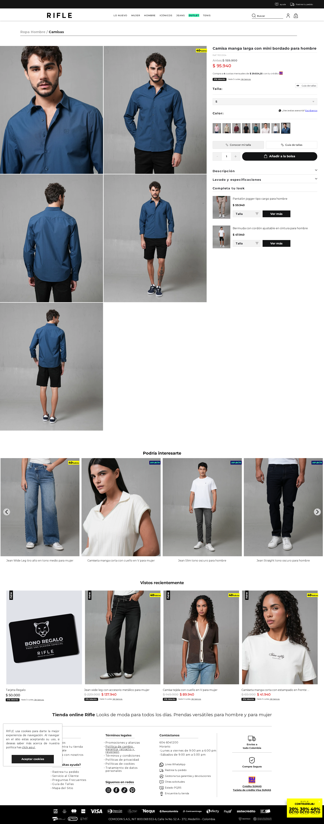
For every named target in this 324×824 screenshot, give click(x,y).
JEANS (180, 15)
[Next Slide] (317, 511)
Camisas (56, 32)
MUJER (135, 15)
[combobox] (267, 15)
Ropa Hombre (32, 32)
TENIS (207, 15)
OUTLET (194, 15)
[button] (280, 4)
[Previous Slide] (6, 511)
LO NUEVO (120, 15)
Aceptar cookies (32, 759)
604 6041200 (168, 742)
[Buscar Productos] (254, 15)
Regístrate (59, 750)
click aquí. (28, 747)
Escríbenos (311, 110)
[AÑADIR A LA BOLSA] (279, 156)
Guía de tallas (293, 144)
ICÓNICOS (166, 15)
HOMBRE (150, 15)
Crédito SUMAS (252, 786)
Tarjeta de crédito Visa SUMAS (252, 790)
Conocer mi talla (240, 144)
